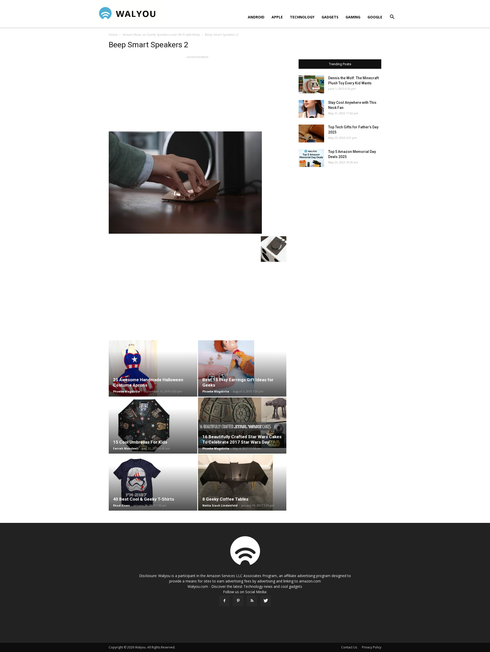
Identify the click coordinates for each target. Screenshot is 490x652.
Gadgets (330, 17)
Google (375, 17)
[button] (392, 17)
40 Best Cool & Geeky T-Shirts (143, 499)
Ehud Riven (121, 505)
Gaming (353, 17)
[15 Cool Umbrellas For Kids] (153, 425)
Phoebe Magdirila (126, 391)
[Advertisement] (197, 95)
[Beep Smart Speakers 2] (197, 182)
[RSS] (252, 601)
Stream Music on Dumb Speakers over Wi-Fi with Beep (161, 34)
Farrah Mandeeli (126, 448)
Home (113, 34)
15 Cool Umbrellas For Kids (140, 442)
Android (256, 17)
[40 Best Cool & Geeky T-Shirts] (153, 482)
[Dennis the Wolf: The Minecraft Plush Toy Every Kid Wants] (311, 84)
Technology (302, 17)
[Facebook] (224, 601)
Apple (277, 17)
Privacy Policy (371, 647)
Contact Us (349, 647)
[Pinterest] (238, 601)
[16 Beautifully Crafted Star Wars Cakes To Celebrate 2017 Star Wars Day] (242, 422)
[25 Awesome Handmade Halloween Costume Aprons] (153, 368)
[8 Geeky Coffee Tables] (242, 482)
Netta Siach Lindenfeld (220, 505)
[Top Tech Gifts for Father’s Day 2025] (311, 133)
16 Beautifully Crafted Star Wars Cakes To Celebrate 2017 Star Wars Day (241, 439)
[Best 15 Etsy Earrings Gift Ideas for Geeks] (242, 368)
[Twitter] (266, 601)
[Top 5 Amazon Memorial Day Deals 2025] (311, 158)
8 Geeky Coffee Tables (225, 499)
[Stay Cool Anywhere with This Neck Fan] (311, 109)
